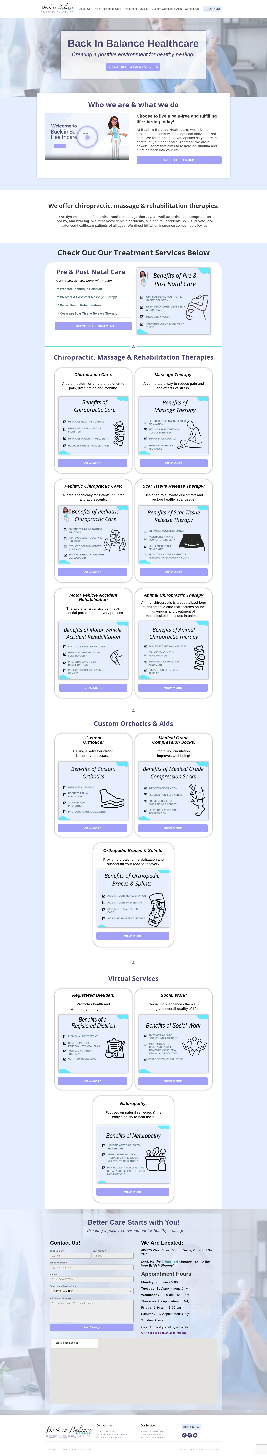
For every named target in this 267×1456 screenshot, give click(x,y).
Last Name (99, 1250)
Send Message (91, 1327)
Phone (54, 1274)
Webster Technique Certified (81, 289)
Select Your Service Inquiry (65, 1286)
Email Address (58, 1262)
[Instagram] (189, 1435)
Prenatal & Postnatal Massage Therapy (88, 297)
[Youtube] (195, 1435)
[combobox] (92, 1291)
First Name (57, 1250)
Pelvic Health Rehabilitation (80, 305)
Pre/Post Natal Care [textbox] (62, 1291)
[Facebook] (184, 1435)
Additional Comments (62, 1298)
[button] (87, 137)
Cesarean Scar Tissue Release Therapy (88, 313)
